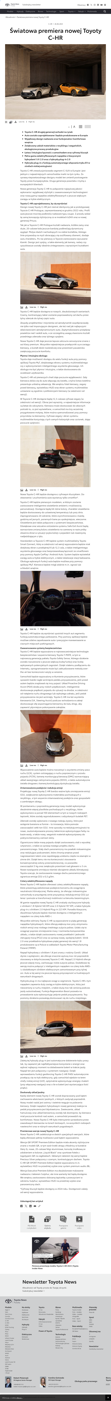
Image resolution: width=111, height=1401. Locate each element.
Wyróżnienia (59, 1314)
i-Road (7, 1373)
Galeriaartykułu (47, 1226)
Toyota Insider (76, 1310)
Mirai (6, 1334)
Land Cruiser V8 (10, 1362)
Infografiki (75, 1316)
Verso (7, 1360)
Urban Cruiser (9, 1338)
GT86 (6, 1368)
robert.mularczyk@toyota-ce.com (25, 1386)
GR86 (7, 1366)
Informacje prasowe (45, 1322)
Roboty (58, 1345)
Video (40, 1326)
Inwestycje (59, 1316)
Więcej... (19, 1398)
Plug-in (24, 1329)
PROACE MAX (9, 1349)
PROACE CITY (9, 1344)
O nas (40, 1310)
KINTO (58, 1323)
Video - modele (77, 1314)
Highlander (8, 1371)
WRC (90, 1320)
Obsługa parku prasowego (86, 1381)
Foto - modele (77, 1312)
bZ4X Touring (9, 1327)
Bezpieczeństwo (61, 1339)
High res (32, 121)
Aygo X (7, 1310)
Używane (58, 1325)
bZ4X (6, 1325)
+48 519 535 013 (53, 1384)
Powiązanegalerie (63, 1226)
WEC (90, 1322)
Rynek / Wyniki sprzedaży (60, 1319)
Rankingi (58, 1312)
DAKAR (91, 1324)
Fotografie (6, 7)
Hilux (6, 1342)
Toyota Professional (62, 1329)
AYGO (7, 1353)
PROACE (8, 1347)
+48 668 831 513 (18, 1384)
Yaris (6, 1312)
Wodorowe (25, 1339)
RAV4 (6, 1336)
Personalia (42, 1312)
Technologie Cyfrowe (62, 1343)
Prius (6, 1331)
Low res (21, 121)
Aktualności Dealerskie (46, 1314)
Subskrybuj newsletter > (33, 1290)
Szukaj (6, 15)
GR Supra (8, 1364)
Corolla (7, 1316)
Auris (6, 1355)
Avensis (7, 1358)
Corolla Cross (9, 1318)
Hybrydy (24, 1327)
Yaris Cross (8, 1314)
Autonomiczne (60, 1341)
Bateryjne (25, 1337)
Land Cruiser (9, 1340)
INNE (90, 1326)
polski (108, 1384)
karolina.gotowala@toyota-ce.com (59, 1386)
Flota (57, 1310)
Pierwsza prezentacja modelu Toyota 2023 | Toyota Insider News (55, 1267)
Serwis (58, 1327)
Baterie (58, 1337)
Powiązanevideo (79, 1226)
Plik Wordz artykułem (31, 1226)
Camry (7, 1329)
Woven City (59, 1348)
